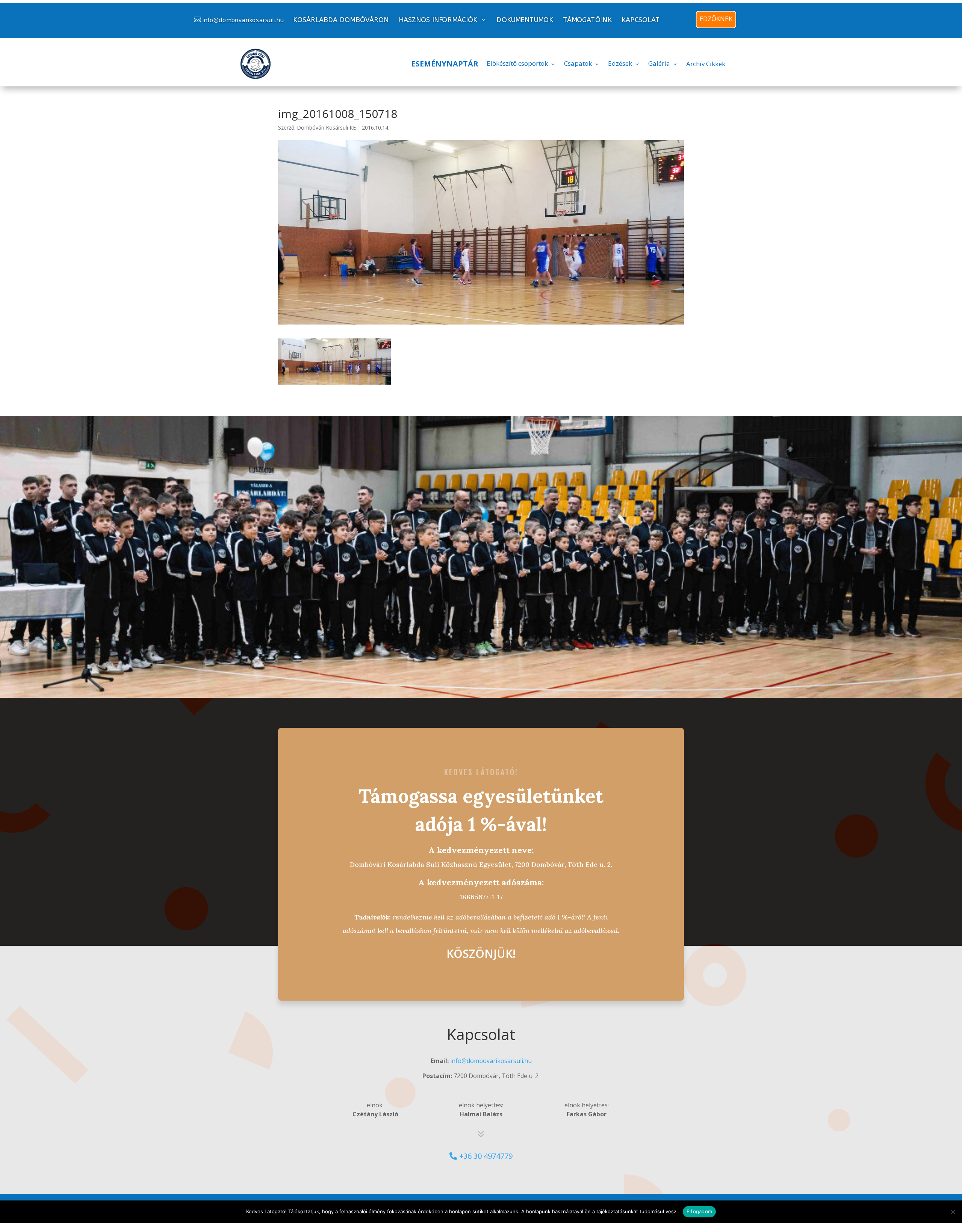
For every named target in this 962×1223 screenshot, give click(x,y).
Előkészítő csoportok (517, 63)
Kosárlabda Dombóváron (341, 20)
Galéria (659, 63)
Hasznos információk (438, 20)
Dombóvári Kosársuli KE (326, 127)
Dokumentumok (524, 20)
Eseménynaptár (444, 64)
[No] (952, 1211)
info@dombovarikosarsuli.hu (242, 20)
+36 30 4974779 (486, 1156)
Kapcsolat (641, 20)
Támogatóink (587, 20)
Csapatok (578, 63)
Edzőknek (716, 18)
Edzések (620, 63)
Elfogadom (699, 1211)
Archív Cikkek (705, 63)
